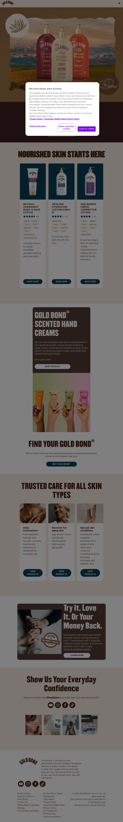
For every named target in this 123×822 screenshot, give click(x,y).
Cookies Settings (37, 126)
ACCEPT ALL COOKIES (86, 129)
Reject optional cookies (66, 127)
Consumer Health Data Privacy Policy (61, 119)
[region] (62, 109)
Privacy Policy (36, 119)
